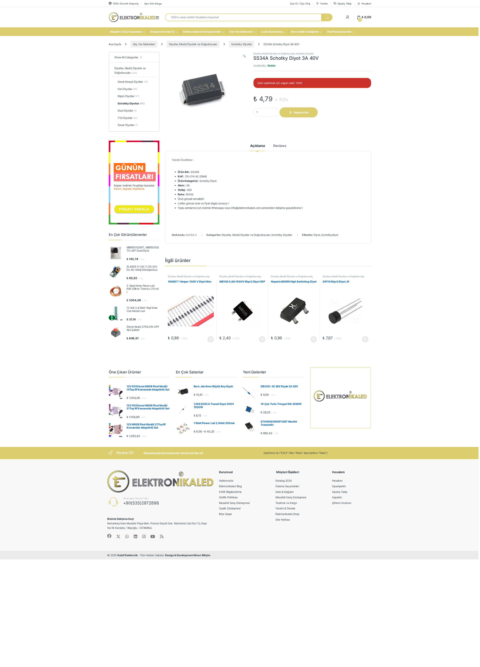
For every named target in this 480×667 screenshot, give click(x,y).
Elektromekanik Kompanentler (202, 31)
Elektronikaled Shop (287, 514)
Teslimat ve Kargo (286, 502)
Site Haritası (282, 519)
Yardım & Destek (285, 508)
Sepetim (337, 497)
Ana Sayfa (115, 44)
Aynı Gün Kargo (153, 3)
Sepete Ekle (301, 112)
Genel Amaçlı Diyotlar (133, 81)
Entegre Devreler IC (162, 31)
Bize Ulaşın (225, 514)
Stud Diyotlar (127, 110)
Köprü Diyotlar (128, 96)
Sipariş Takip (345, 3)
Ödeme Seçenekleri (287, 486)
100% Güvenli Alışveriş (126, 3)
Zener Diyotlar (128, 125)
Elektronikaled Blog (230, 486)
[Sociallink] (109, 536)
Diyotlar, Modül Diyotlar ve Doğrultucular (193, 44)
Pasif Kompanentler (339, 31)
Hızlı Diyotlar (127, 89)
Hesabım (366, 3)
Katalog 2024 (283, 480)
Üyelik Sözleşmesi (230, 508)
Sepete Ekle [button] (209, 339)
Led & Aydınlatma (272, 31)
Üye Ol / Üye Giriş (300, 3)
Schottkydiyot (329, 234)
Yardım (324, 3)
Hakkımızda (226, 480)
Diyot (317, 234)
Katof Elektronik (127, 555)
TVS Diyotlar (127, 117)
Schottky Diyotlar (241, 44)
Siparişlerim (339, 486)
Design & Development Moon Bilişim (187, 555)
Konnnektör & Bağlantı (305, 31)
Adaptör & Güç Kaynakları (126, 31)
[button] (244, 56)
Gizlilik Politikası (228, 497)
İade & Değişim (284, 491)
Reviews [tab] (279, 146)
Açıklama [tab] (257, 146)
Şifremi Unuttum (341, 502)
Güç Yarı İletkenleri (241, 31)
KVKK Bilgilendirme (230, 491)
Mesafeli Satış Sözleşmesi (234, 502)
